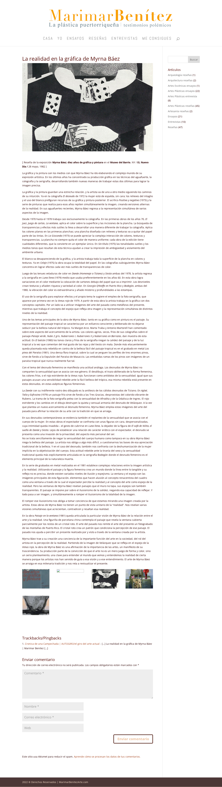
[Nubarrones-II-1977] (35, 615)
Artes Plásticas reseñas (181, 105)
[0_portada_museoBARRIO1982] (35, 588)
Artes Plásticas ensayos (181, 91)
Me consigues (157, 39)
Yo (59, 39)
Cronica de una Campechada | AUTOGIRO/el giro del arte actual (62, 643)
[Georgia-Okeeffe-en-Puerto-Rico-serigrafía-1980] (70, 588)
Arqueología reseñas (180, 75)
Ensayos (75, 39)
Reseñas (98, 39)
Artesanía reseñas (178, 111)
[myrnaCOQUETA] (139, 588)
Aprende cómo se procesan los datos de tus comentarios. (107, 756)
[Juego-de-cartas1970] (104, 588)
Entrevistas (124, 39)
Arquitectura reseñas (180, 80)
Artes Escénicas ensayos (182, 85)
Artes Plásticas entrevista (182, 96)
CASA (48, 39)
